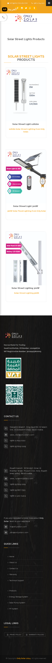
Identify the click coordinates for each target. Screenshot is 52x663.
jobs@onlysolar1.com (19, 532)
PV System (13, 609)
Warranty (13, 574)
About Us (13, 562)
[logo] (14, 335)
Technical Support (16, 580)
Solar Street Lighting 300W (25, 288)
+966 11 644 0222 (39, 3)
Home (11, 557)
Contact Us (13, 568)
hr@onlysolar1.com (18, 527)
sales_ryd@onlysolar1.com (21, 479)
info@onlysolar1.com (19, 3)
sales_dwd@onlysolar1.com (22, 435)
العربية (12, 9)
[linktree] (34, 8)
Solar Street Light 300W (25, 206)
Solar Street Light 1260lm (25, 124)
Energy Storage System (18, 597)
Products (12, 591)
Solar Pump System (17, 603)
